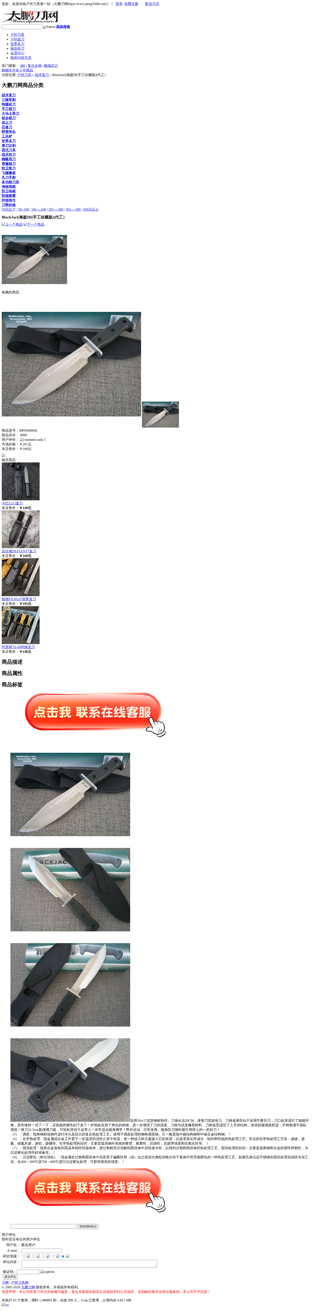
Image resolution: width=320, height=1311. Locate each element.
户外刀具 (17, 35)
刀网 (5, 1282)
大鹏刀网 (28, 1287)
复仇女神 (35, 66)
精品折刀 (17, 48)
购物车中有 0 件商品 (17, 70)
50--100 (23, 209)
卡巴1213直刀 (12, 503)
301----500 (73, 209)
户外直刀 (17, 39)
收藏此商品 (10, 292)
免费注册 (131, 4)
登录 (119, 4)
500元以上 (91, 209)
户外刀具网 (20, 1282)
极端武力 (51, 66)
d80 (22, 66)
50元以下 (9, 209)
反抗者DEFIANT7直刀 (19, 551)
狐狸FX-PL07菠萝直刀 (19, 599)
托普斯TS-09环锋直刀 (18, 647)
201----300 (56, 209)
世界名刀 (17, 44)
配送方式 (152, 4)
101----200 (38, 209)
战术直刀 (42, 75)
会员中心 (17, 53)
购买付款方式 (20, 57)
